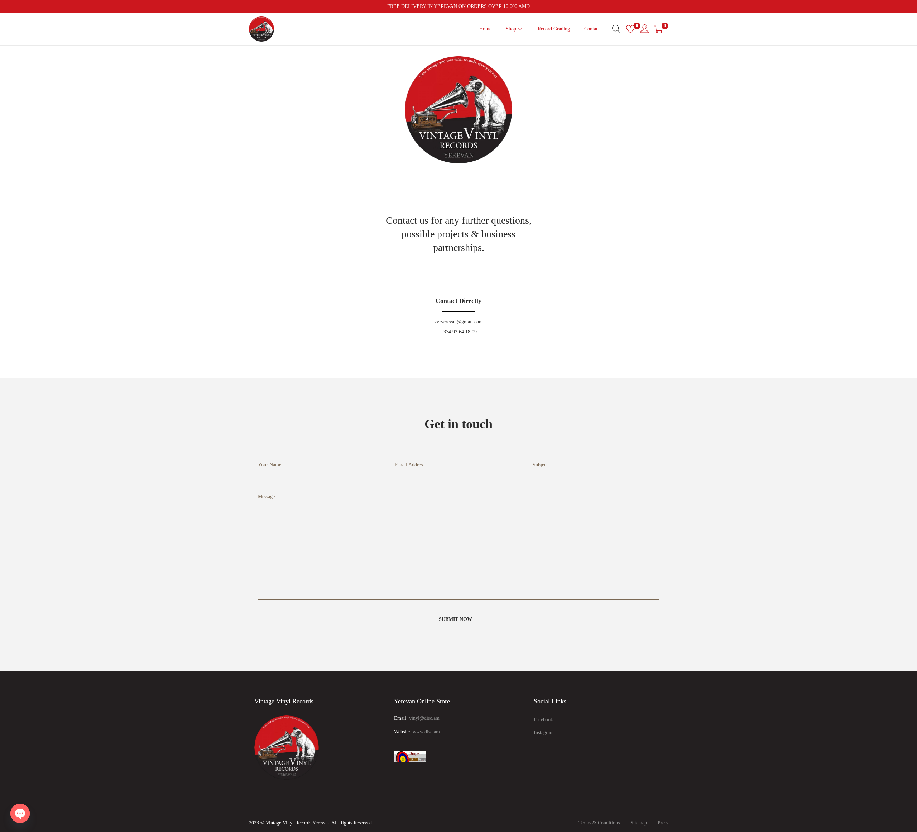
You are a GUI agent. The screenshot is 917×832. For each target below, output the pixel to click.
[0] (630, 29)
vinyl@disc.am (424, 718)
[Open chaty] (20, 813)
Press (663, 823)
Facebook (543, 719)
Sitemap (638, 823)
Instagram (544, 732)
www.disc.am (426, 731)
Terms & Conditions (599, 823)
